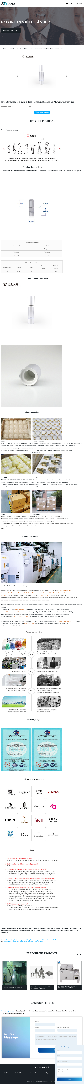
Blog (47, 1072)
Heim (4, 49)
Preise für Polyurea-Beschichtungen (23, 930)
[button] (66, 4)
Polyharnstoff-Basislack (40, 930)
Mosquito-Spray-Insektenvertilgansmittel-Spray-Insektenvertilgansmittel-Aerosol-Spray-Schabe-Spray (32, 940)
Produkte (11, 49)
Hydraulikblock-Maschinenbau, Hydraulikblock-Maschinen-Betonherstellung (23, 941)
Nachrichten (34, 1072)
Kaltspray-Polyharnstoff (66, 930)
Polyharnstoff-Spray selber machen (11, 928)
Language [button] (79, 3)
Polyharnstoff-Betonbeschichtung (40, 928)
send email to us (43, 112)
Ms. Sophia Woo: (9, 1011)
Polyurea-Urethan (26, 928)
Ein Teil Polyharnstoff (53, 930)
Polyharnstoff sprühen (69, 928)
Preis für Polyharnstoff (57, 928)
